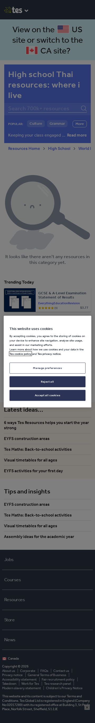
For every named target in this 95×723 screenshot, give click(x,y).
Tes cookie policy (20, 354)
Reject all (47, 381)
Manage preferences (47, 368)
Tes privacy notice (49, 354)
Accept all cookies (47, 395)
